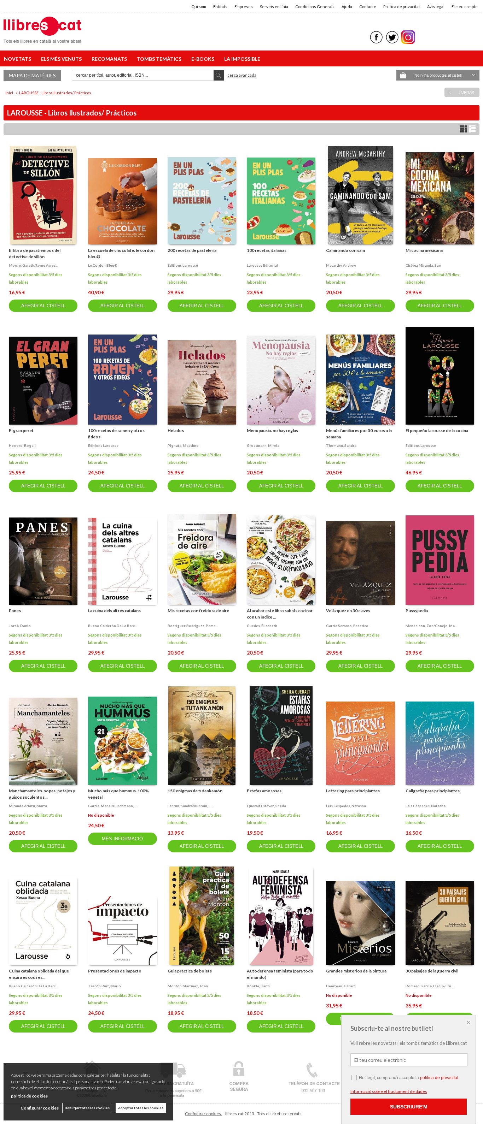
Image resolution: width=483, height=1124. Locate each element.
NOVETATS (18, 59)
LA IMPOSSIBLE (242, 59)
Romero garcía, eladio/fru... (429, 986)
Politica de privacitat (401, 6)
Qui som (198, 6)
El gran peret (21, 430)
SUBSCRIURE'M (408, 1107)
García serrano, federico (347, 625)
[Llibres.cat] (42, 38)
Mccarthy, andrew (341, 265)
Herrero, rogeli (22, 445)
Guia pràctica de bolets (190, 971)
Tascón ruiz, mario (104, 986)
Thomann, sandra (341, 445)
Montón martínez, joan (188, 986)
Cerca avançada (241, 75)
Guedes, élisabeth (262, 625)
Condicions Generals (314, 6)
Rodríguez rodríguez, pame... (193, 625)
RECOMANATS (110, 59)
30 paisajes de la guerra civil (432, 971)
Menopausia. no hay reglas (272, 430)
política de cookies (29, 1096)
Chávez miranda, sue (423, 265)
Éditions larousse (183, 265)
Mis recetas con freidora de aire (198, 610)
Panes (15, 610)
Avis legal (435, 6)
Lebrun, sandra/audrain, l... (190, 806)
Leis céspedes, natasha (346, 806)
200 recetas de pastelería (192, 250)
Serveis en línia (274, 6)
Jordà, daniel (20, 625)
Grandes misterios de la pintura (356, 971)
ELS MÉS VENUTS (62, 59)
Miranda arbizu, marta (28, 806)
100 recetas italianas (266, 250)
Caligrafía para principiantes (433, 790)
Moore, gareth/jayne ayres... (33, 265)
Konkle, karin (258, 986)
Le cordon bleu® (102, 265)
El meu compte (465, 6)
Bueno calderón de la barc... (112, 625)
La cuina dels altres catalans (114, 610)
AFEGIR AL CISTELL (43, 305)
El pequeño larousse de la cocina (437, 430)
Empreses (243, 6)
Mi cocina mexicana (424, 250)
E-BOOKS (203, 59)
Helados (176, 430)
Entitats (220, 6)
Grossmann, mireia (263, 445)
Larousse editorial (262, 265)
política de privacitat (439, 1077)
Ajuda (347, 6)
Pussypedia (417, 610)
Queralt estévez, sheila (266, 806)
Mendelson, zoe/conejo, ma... (431, 625)
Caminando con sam (345, 250)
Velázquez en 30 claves (348, 610)
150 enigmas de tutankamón (195, 790)
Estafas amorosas (264, 790)
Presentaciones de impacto (114, 971)
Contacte (367, 6)
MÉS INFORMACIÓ (122, 838)
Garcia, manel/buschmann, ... (112, 806)
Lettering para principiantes (353, 790)
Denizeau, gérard (341, 986)
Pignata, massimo (183, 445)
